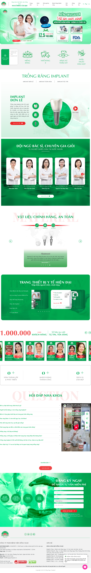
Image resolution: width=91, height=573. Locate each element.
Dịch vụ (38, 4)
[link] (45, 462)
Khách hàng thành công (56, 4)
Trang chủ (31, 4)
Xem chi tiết (17, 123)
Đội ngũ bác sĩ (46, 4)
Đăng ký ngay (68, 511)
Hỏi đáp (67, 4)
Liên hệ (79, 4)
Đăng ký (73, 4)
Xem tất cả (44, 196)
